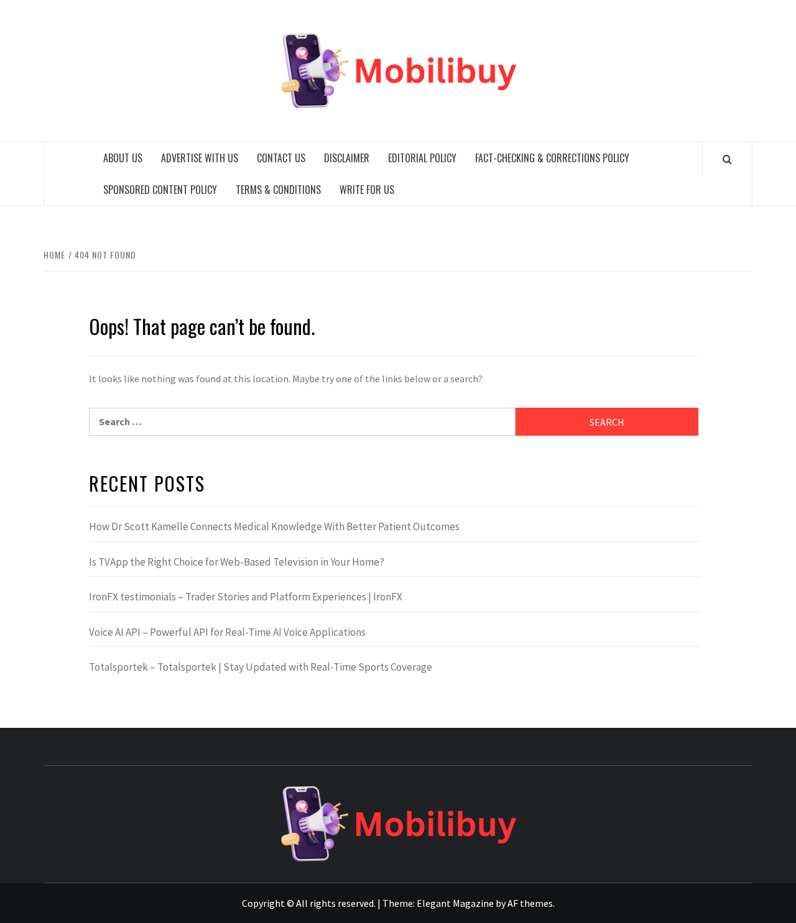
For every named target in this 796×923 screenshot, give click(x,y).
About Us (122, 157)
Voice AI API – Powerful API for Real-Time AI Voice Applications (227, 632)
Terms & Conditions (278, 189)
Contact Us (281, 157)
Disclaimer (346, 157)
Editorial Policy (422, 157)
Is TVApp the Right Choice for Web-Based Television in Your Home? (236, 562)
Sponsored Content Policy (160, 189)
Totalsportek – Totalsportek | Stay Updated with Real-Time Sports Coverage (260, 667)
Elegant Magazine (455, 903)
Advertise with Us (199, 157)
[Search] (727, 159)
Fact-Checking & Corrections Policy (552, 157)
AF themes (530, 903)
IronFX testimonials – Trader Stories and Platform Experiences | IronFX (245, 597)
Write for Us (367, 189)
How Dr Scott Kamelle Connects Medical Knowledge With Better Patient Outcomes (274, 526)
